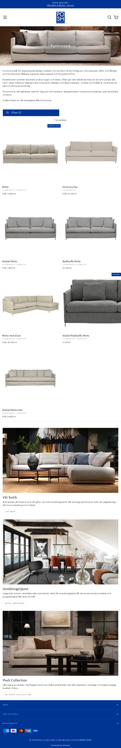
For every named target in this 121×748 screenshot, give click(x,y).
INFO (5, 705)
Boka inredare (15, 603)
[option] (60, 4)
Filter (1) (16, 112)
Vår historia (11, 714)
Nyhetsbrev (10, 723)
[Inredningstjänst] (60, 551)
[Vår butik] (60, 460)
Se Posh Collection (18, 695)
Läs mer (10, 512)
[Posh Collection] (60, 643)
